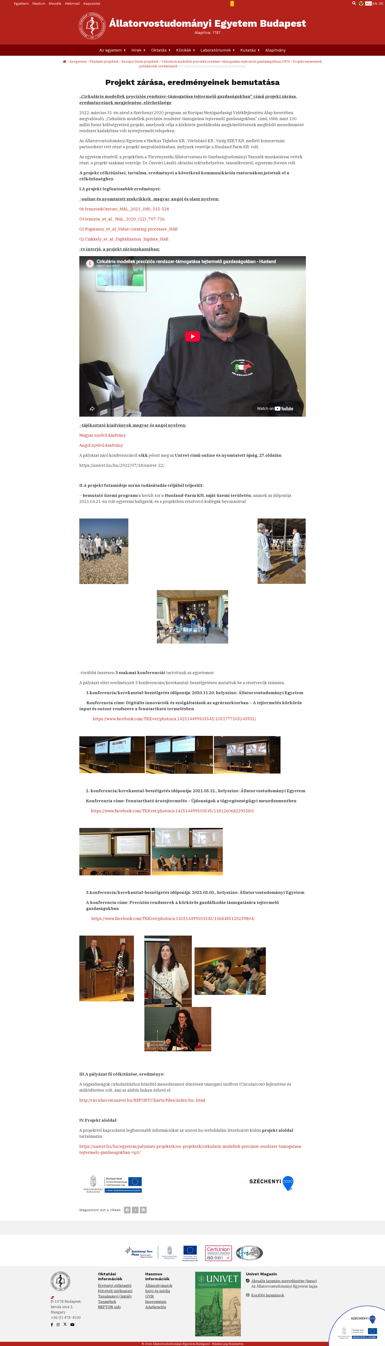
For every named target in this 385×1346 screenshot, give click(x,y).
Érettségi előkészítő (114, 1285)
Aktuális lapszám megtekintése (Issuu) (284, 1281)
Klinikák (184, 50)
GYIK (149, 1296)
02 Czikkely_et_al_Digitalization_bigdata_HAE (123, 239)
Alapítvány (275, 50)
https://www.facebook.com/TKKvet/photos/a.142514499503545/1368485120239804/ (173, 918)
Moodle (55, 3)
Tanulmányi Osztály (115, 1296)
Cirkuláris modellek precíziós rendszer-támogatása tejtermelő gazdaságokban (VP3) (226, 62)
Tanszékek (107, 1301)
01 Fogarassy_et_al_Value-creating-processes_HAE (128, 229)
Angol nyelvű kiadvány (101, 445)
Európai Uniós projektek (140, 62)
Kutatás (248, 50)
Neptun (38, 3)
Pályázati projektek (104, 62)
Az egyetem (111, 50)
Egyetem (21, 3)
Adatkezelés (155, 1307)
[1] (354, 3)
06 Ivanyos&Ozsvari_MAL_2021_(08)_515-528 (124, 209)
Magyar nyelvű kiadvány (102, 435)
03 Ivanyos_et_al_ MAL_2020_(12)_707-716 (122, 219)
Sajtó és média (157, 1291)
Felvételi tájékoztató (115, 1291)
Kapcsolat (91, 3)
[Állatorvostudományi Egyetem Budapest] (92, 25)
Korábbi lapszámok (267, 1295)
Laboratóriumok (216, 50)
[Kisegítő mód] (360, 3)
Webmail (72, 3)
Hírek (137, 50)
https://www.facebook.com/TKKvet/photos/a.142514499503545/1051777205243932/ (174, 718)
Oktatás (159, 50)
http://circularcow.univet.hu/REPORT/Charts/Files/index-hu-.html (142, 1100)
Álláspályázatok (158, 1285)
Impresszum (155, 1301)
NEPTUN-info (109, 1307)
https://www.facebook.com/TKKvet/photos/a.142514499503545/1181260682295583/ (172, 810)
